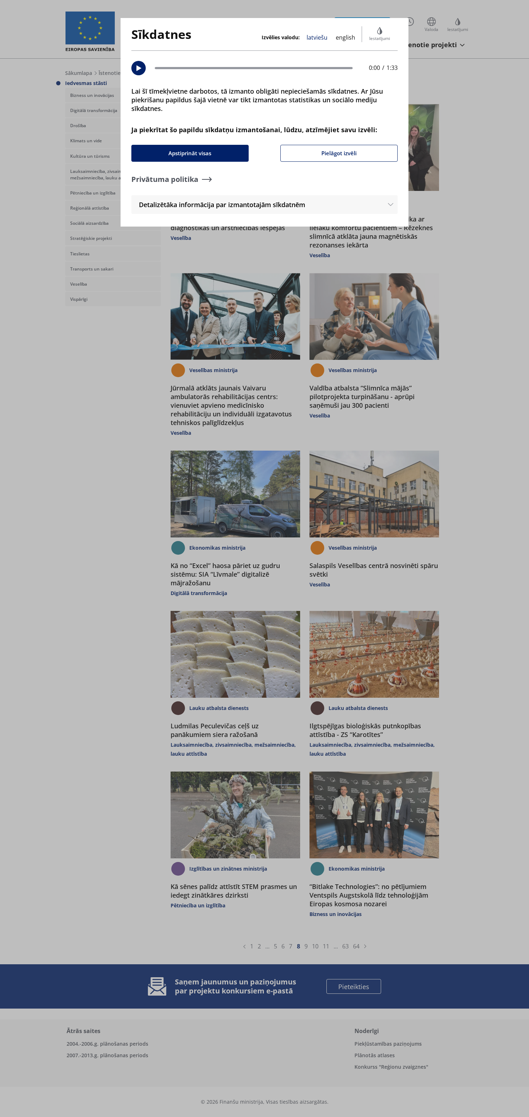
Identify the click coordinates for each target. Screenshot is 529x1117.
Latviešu (317, 37)
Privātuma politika (164, 179)
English (345, 37)
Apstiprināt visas (189, 153)
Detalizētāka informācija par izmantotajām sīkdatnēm (222, 204)
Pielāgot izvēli (339, 153)
